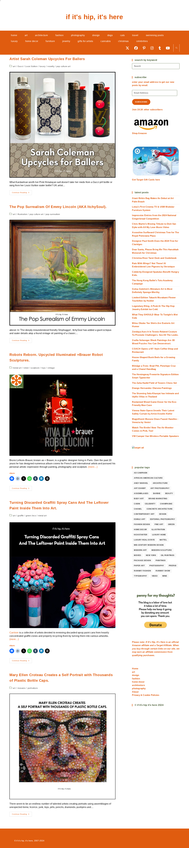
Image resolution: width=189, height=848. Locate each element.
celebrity (150, 504)
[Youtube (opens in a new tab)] (169, 48)
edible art (139, 519)
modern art (140, 550)
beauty (169, 493)
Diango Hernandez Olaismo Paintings (152, 388)
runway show (163, 571)
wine (164, 576)
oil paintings (167, 555)
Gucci (20, 66)
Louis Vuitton (31, 66)
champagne (166, 504)
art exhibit (140, 488)
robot (25, 368)
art (14, 66)
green (171, 524)
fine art (159, 524)
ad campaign (140, 473)
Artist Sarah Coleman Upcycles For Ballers (47, 59)
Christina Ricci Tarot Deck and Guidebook (154, 258)
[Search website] (176, 48)
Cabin (137, 504)
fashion (136, 678)
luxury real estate (144, 540)
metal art (17, 368)
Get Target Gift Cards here (146, 179)
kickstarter (140, 535)
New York (151, 555)
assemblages (141, 493)
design (162, 514)
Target (159, 645)
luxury (42, 66)
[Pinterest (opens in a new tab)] (145, 48)
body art (139, 499)
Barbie (156, 493)
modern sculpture (161, 550)
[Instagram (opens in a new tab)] (153, 48)
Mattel (163, 540)
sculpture (35, 368)
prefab (172, 566)
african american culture (148, 478)
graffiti (21, 515)
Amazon (136, 645)
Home (135, 668)
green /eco (31, 515)
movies (137, 555)
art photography (159, 488)
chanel (138, 509)
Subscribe (141, 102)
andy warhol (141, 483)
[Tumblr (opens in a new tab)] (161, 48)
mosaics (21, 688)
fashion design (142, 524)
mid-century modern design (149, 545)
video (155, 576)
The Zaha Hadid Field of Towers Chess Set (154, 383)
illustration (22, 214)
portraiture (33, 688)
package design (142, 560)
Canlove (13, 632)
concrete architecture (159, 509)
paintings (161, 560)
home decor (140, 530)
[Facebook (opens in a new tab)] (137, 48)
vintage (51, 368)
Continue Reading (22, 193)
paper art (139, 566)
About (135, 692)
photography (156, 566)
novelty (50, 66)
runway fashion (142, 571)
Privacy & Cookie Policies (145, 695)
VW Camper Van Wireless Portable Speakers (155, 436)
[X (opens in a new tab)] (128, 48)
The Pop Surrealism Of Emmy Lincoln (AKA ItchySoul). (58, 207)
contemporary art (144, 514)
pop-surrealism (53, 214)
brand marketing (158, 499)
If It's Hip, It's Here (94, 17)
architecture (160, 483)
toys (43, 368)
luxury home (159, 535)
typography (140, 576)
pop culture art (63, 66)
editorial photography (162, 519)
